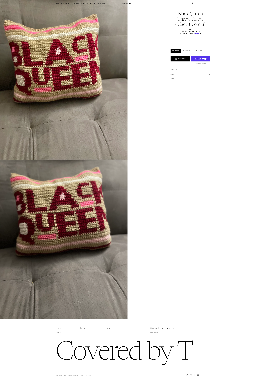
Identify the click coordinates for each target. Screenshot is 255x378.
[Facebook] (187, 375)
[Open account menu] (192, 3)
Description (174, 70)
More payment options (201, 63)
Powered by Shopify (73, 375)
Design (173, 79)
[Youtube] (198, 375)
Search (58, 332)
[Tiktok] (194, 375)
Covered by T (64, 375)
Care (172, 74)
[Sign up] (197, 332)
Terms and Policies (86, 375)
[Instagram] (191, 375)
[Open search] (188, 3)
